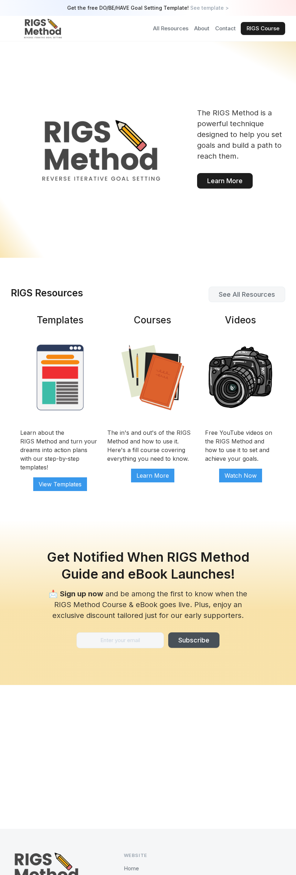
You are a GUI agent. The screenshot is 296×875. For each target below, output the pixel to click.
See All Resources (247, 294)
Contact (225, 28)
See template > (209, 8)
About (201, 28)
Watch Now (241, 475)
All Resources (170, 28)
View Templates (60, 484)
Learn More (225, 181)
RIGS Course (263, 28)
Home (131, 868)
